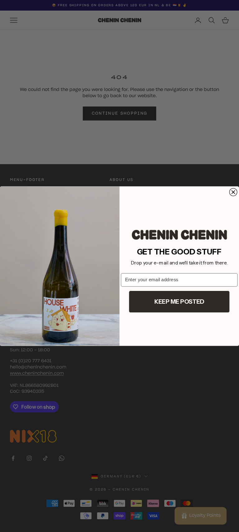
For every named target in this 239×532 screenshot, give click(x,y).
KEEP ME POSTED (179, 301)
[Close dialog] (233, 192)
